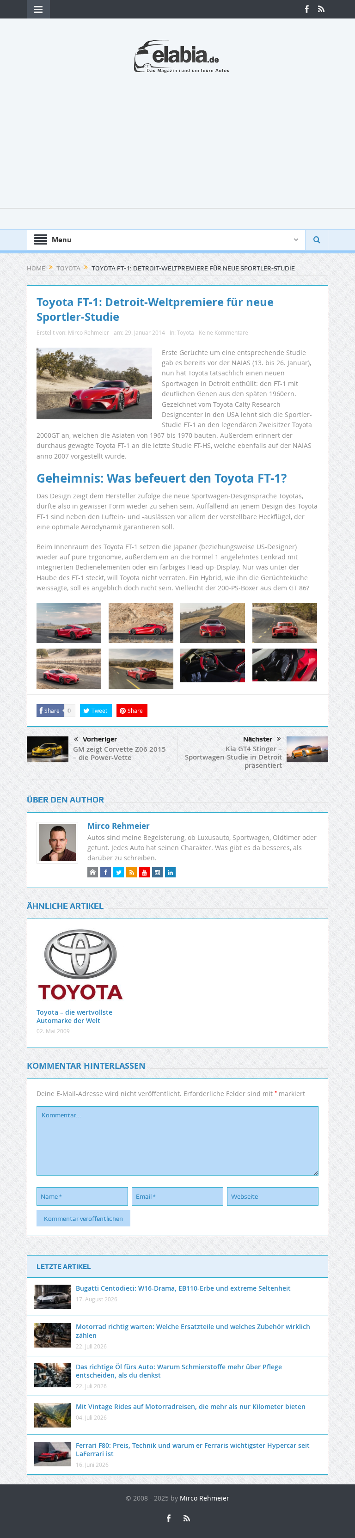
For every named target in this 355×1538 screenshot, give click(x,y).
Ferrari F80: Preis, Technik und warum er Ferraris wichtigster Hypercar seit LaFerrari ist (193, 1449)
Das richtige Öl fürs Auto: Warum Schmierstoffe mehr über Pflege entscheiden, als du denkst (179, 1370)
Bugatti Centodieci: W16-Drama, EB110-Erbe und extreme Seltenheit (183, 1288)
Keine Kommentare (223, 332)
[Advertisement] (177, 143)
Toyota (185, 332)
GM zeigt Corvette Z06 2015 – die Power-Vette (119, 753)
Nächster (257, 739)
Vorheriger (100, 739)
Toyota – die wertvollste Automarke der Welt (74, 1016)
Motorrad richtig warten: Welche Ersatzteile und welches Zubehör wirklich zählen (193, 1330)
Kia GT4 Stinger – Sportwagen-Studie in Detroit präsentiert (233, 757)
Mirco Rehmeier (88, 332)
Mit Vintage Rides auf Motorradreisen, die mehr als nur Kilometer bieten (191, 1406)
